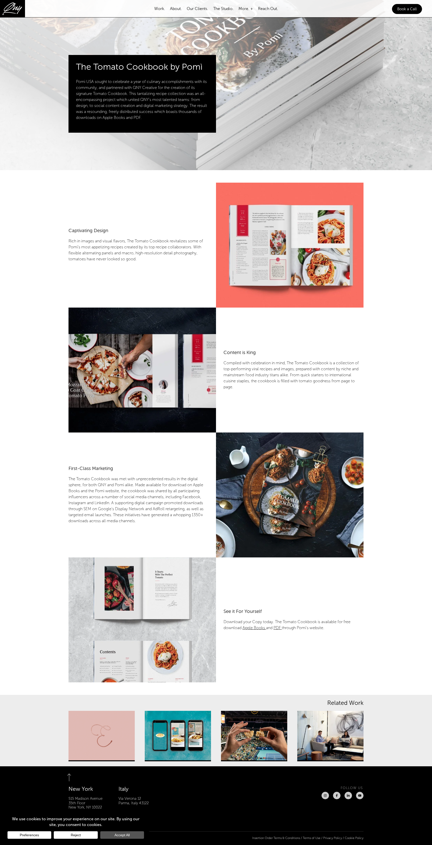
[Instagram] (325, 795)
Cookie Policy (354, 838)
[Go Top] (72, 777)
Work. (159, 8)
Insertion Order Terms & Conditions (276, 838)
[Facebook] (336, 795)
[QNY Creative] (12, 8)
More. (243, 8)
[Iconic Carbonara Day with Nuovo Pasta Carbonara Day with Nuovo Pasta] (178, 736)
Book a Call (407, 9)
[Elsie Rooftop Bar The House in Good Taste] (101, 736)
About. (176, 8)
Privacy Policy (332, 838)
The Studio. (223, 8)
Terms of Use (311, 838)
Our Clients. (197, 8)
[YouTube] (360, 795)
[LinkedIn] (348, 795)
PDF (278, 628)
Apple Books (254, 628)
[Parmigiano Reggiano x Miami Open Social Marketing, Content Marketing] (254, 736)
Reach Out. (268, 8)
